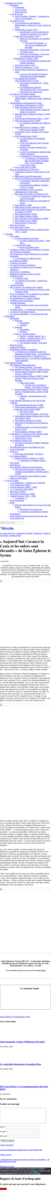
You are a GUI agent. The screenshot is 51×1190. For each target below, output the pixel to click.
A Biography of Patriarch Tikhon (33, 460)
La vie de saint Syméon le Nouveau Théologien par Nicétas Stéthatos (34, 75)
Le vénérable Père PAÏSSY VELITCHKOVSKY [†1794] (27, 79)
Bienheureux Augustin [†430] (26, 58)
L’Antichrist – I (21, 498)
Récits (12, 503)
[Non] (39, 1173)
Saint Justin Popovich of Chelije (27, 436)
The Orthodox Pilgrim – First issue (33, 343)
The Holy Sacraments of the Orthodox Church (28, 476)
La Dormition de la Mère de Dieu (28, 258)
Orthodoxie (38, 533)
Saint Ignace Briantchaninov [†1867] (29, 105)
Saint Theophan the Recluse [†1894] (29, 405)
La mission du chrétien (19, 261)
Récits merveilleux (17, 500)
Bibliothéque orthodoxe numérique (23, 349)
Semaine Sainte (15, 535)
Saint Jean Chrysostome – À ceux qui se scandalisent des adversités (36, 45)
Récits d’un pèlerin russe (29, 247)
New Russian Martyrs (18, 456)
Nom (2, 1127)
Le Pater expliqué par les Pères (27, 238)
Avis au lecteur (20, 10)
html (43, 970)
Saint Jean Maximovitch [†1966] (27, 121)
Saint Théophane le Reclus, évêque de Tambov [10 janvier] (35, 111)
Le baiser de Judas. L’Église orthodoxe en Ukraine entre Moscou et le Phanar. (29, 250)
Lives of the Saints (17, 449)
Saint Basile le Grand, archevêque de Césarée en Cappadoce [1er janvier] (34, 33)
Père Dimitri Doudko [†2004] (26, 216)
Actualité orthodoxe (17, 303)
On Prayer (14, 452)
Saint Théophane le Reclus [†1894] (28, 107)
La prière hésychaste (23, 245)
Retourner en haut (7, 1166)
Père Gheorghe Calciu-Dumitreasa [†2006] (31, 218)
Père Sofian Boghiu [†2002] (26, 214)
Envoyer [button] (3, 1189)
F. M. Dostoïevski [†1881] (20, 485)
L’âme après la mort (27, 165)
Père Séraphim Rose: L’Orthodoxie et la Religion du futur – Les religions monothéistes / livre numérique (33, 358)
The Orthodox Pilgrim (13, 363)
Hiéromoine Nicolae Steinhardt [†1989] (30, 207)
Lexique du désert (17, 285)
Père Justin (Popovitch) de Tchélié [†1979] (31, 194)
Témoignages (15, 514)
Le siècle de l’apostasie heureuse (22, 312)
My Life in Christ (26, 412)
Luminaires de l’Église (14, 3)
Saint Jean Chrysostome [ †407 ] (27, 36)
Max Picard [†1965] (18, 492)
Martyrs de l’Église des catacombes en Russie (32, 178)
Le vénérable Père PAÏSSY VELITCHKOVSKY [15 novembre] (34, 88)
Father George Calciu (23, 438)
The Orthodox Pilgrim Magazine (27, 341)
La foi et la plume (12, 480)
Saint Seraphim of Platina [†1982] (28, 432)
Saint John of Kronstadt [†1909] (27, 409)
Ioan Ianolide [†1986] (23, 205)
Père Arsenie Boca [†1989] (25, 167)
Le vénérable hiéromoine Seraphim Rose (20, 1064)
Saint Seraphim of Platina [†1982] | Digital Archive (30, 369)
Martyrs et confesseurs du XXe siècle (24, 170)
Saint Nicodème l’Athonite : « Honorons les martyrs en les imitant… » (32, 17)
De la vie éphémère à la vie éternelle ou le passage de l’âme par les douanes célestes (29, 295)
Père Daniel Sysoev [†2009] (26, 221)
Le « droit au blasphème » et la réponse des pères (29, 314)
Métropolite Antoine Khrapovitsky (28, 176)
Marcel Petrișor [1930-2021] (26, 223)
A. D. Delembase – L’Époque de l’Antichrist (27, 483)
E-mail (3, 1131)
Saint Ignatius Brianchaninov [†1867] (29, 407)
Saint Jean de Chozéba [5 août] (32, 130)
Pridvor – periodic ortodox (25, 334)
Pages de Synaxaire (17, 225)
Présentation (19, 7)
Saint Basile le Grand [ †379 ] (26, 30)
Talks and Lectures (27, 383)
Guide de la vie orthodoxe (20, 272)
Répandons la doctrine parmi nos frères (25, 274)
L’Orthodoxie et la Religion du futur (34, 156)
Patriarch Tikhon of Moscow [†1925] (29, 458)
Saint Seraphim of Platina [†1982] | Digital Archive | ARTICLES (31, 373)
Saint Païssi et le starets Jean (31, 92)
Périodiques (14, 318)
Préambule (14, 5)
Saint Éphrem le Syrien (9, 1017)
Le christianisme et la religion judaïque (25, 298)
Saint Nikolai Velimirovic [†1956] (28, 420)
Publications (9, 316)
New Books (14, 463)
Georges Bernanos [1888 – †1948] (23, 487)
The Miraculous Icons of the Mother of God (27, 447)
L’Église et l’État (16, 276)
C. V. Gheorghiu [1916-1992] (21, 489)
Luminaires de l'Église (24, 533)
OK (36, 1173)
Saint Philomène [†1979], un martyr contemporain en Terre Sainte (29, 191)
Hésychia (18, 321)
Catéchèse (9, 234)
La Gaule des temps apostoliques (23, 265)
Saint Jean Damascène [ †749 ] (27, 67)
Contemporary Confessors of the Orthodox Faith (29, 434)
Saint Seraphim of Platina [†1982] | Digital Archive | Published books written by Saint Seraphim (31, 391)
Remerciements (21, 12)
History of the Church (18, 478)
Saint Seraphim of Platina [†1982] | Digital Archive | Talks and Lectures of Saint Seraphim (31, 378)
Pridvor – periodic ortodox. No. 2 (33, 338)
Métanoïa (18, 327)
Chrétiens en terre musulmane (21, 301)
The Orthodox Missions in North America (26, 467)
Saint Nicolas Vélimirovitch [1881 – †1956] (32, 118)
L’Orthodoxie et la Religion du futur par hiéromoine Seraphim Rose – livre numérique (37, 160)
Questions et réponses (18, 263)
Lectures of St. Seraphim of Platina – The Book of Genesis (37, 386)
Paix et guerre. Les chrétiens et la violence (26, 287)
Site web (3, 1136)
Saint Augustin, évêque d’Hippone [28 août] (22, 1041)
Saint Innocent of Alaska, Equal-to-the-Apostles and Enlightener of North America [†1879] (32, 471)
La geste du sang (16, 14)
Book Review (15, 465)
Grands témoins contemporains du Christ (26, 103)
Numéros (23, 325)
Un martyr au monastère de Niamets (34, 512)
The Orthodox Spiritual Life (21, 440)
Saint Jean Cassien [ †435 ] (25, 65)
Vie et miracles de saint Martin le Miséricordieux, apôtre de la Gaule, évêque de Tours (33, 25)
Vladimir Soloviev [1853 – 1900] (23, 496)
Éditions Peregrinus (17, 347)
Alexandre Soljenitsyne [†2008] (22, 494)
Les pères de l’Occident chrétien (22, 94)
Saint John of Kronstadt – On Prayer (34, 414)
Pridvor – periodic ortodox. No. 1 (33, 336)
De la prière (14, 236)
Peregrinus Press (16, 345)
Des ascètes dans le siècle (20, 227)
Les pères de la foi (17, 21)
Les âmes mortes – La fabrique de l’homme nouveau (30, 309)
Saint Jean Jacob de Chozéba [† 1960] (30, 127)
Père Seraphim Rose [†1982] (26, 136)
